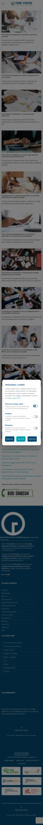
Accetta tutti (32, 439)
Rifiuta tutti (9, 439)
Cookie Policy (16, 398)
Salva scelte (21, 439)
